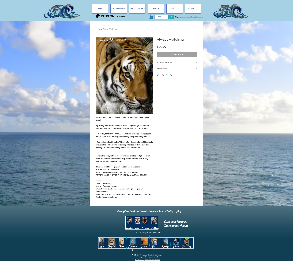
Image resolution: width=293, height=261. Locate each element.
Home (98, 29)
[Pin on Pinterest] (162, 75)
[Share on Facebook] (158, 75)
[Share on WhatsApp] (167, 75)
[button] (151, 16)
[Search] (171, 17)
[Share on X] (171, 75)
